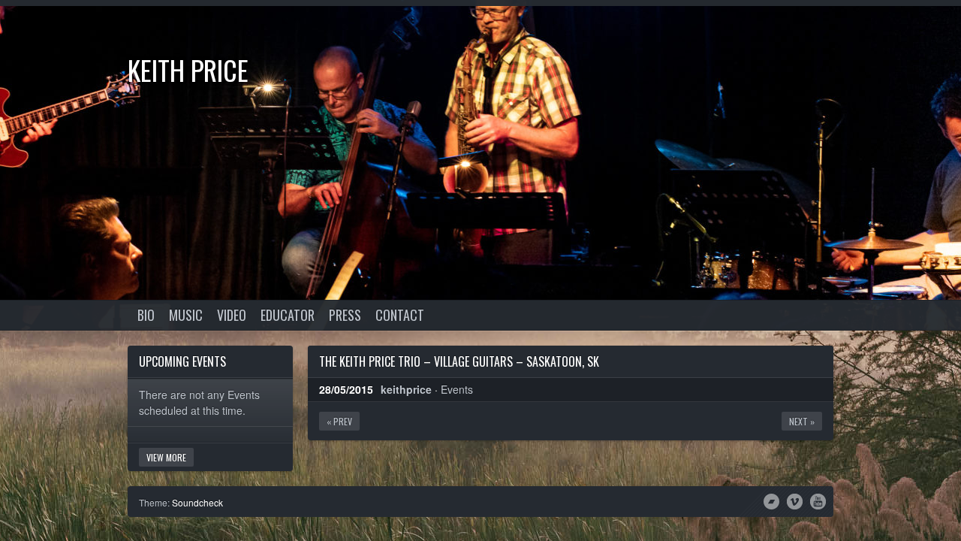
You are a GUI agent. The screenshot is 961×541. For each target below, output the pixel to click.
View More (166, 457)
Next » (802, 421)
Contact (399, 315)
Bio (146, 315)
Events (457, 389)
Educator (288, 315)
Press (345, 315)
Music (186, 315)
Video (231, 315)
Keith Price (188, 69)
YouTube (818, 500)
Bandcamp (771, 500)
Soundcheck (197, 502)
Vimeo (795, 500)
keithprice (406, 389)
